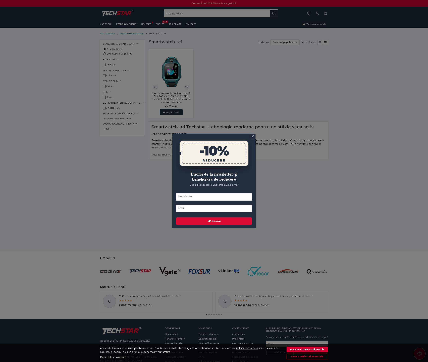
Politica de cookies (247, 348)
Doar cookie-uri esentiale (307, 356)
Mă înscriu (214, 221)
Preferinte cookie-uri (112, 357)
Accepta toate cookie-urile (307, 349)
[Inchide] (252, 136)
